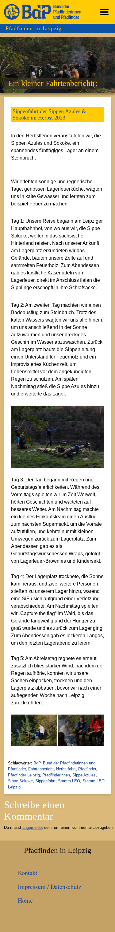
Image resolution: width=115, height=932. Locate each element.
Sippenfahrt (45, 781)
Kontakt (27, 873)
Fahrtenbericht (41, 769)
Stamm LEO (69, 781)
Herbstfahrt (66, 769)
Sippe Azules (84, 775)
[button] (17, 730)
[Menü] (104, 12)
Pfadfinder (87, 769)
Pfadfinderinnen (56, 775)
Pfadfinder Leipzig (24, 775)
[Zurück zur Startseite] (42, 12)
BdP (36, 763)
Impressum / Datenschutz (49, 886)
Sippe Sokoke (20, 781)
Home (25, 900)
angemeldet (32, 827)
